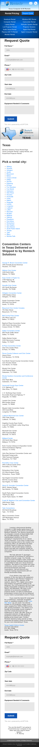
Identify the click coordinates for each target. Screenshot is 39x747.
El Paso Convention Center (11, 346)
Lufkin (9, 210)
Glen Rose (10, 193)
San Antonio (11, 227)
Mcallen (9, 213)
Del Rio (9, 181)
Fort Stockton (11, 187)
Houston (9, 195)
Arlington (10, 170)
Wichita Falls (11, 236)
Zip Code (8, 75)
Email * (7, 55)
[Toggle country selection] (8, 69)
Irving (8, 198)
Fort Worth (10, 189)
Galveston (10, 191)
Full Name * (9, 46)
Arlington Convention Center (12, 293)
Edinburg (10, 183)
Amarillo (9, 168)
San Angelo (10, 225)
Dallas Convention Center (11, 331)
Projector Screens (29, 27)
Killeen (9, 200)
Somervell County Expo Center (12, 385)
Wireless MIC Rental (29, 19)
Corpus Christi (11, 178)
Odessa (9, 217)
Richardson (10, 223)
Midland (9, 215)
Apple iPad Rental (29, 29)
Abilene (9, 166)
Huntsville (10, 196)
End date (8, 94)
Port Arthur (10, 221)
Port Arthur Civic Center (10, 463)
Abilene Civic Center (9, 270)
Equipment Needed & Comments (17, 103)
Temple (9, 230)
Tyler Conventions (8, 508)
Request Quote (27, 13)
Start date (8, 84)
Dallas (9, 179)
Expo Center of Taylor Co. (11, 278)
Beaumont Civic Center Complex (13, 308)
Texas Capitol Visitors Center (14, 625)
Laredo (9, 204)
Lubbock (9, 208)
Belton (9, 176)
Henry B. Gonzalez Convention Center (15, 485)
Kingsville (10, 202)
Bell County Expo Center (10, 315)
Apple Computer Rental (29, 32)
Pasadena (10, 219)
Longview (10, 206)
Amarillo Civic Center (9, 285)
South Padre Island (13, 228)
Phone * (8, 65)
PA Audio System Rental (29, 24)
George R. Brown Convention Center (15, 263)
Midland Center (7, 438)
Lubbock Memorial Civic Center (13, 415)
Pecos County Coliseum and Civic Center (16, 353)
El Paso (9, 185)
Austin (9, 172)
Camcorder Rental (29, 22)
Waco (8, 234)
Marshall (9, 212)
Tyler (8, 232)
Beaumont (10, 174)
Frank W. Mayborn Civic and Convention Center (18, 500)
